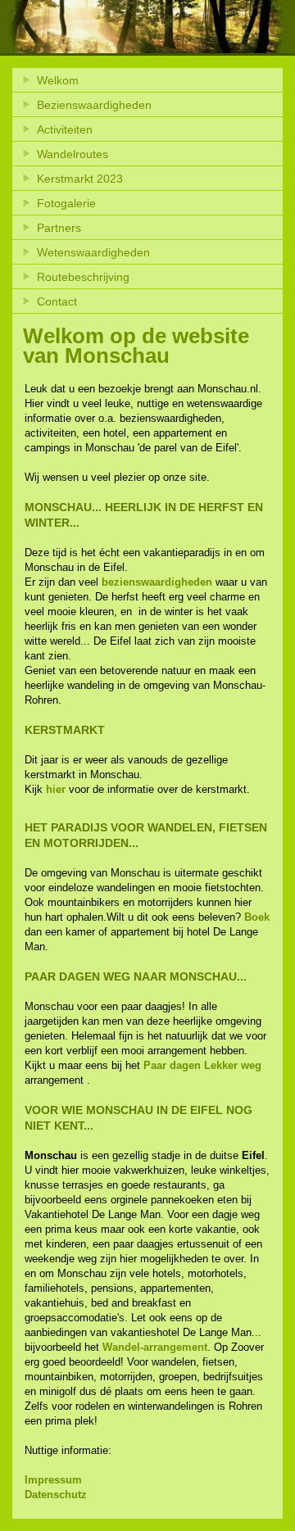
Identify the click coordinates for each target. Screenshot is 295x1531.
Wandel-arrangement (154, 1347)
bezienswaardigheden (157, 582)
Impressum (53, 1480)
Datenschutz (56, 1494)
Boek (257, 917)
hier (56, 789)
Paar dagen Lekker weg (202, 1065)
